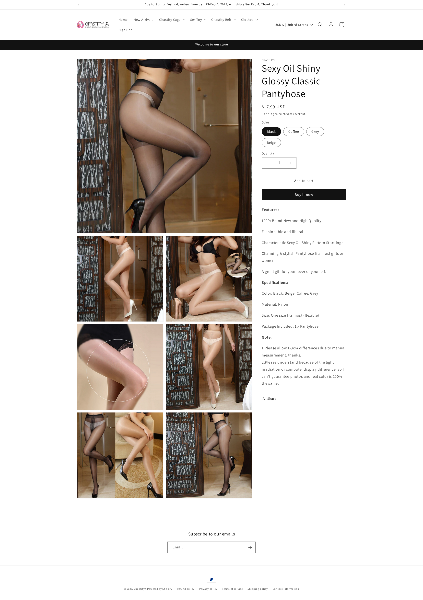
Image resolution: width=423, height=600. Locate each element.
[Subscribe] (250, 547)
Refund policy (185, 588)
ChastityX (140, 588)
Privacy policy (208, 588)
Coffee (293, 131)
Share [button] (271, 398)
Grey (315, 131)
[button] (171, 19)
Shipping (268, 114)
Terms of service (232, 588)
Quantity (268, 153)
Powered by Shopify (159, 588)
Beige (271, 142)
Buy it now (304, 194)
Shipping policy (257, 588)
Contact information (286, 588)
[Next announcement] (344, 4)
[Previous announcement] (78, 4)
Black (271, 131)
